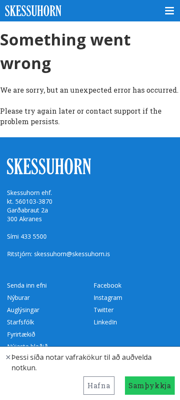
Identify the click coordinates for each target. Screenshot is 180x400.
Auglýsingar (23, 310)
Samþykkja (149, 385)
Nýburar (18, 297)
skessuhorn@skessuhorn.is (72, 254)
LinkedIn (105, 322)
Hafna (99, 385)
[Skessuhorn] (90, 10)
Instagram (107, 297)
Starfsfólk (20, 322)
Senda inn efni (27, 285)
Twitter (103, 310)
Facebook (107, 285)
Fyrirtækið (21, 334)
